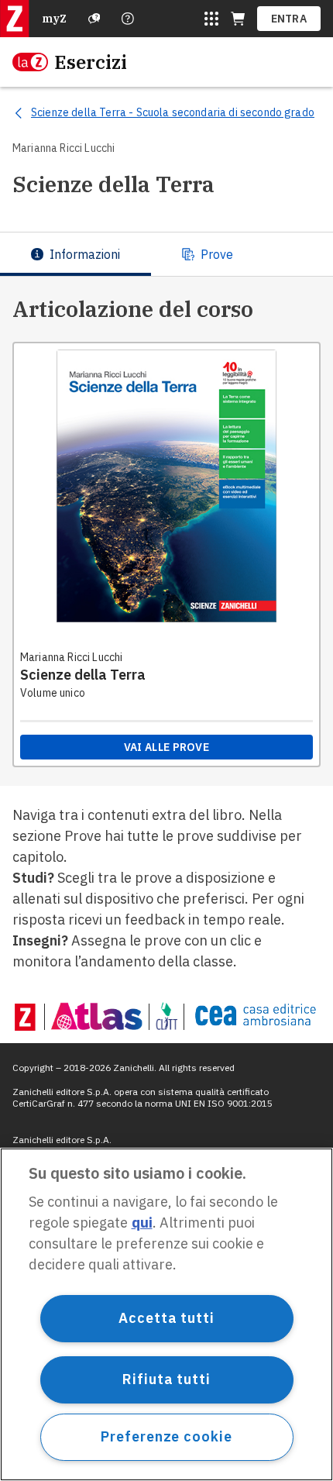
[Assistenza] (94, 19)
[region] (166, 1314)
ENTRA (289, 19)
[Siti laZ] (211, 18)
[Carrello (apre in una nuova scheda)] (238, 19)
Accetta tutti (166, 1318)
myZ (54, 19)
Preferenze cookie (166, 1436)
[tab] (75, 254)
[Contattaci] (128, 19)
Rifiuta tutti (166, 1379)
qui (142, 1222)
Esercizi (90, 62)
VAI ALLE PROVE (166, 747)
